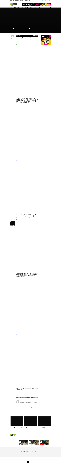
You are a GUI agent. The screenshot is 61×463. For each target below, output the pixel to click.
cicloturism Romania (33, 438)
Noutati (29, 426)
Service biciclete (22, 0)
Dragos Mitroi (12, 38)
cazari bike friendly (17, 0)
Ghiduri (14, 426)
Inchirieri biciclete (27, 0)
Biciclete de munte (26, 426)
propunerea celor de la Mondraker (30, 37)
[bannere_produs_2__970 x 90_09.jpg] (36, 4)
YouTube (50, 0)
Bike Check (11, 426)
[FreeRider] (13, 4)
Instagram (47, 0)
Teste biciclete (12, 0)
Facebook (44, 0)
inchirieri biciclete (44, 438)
